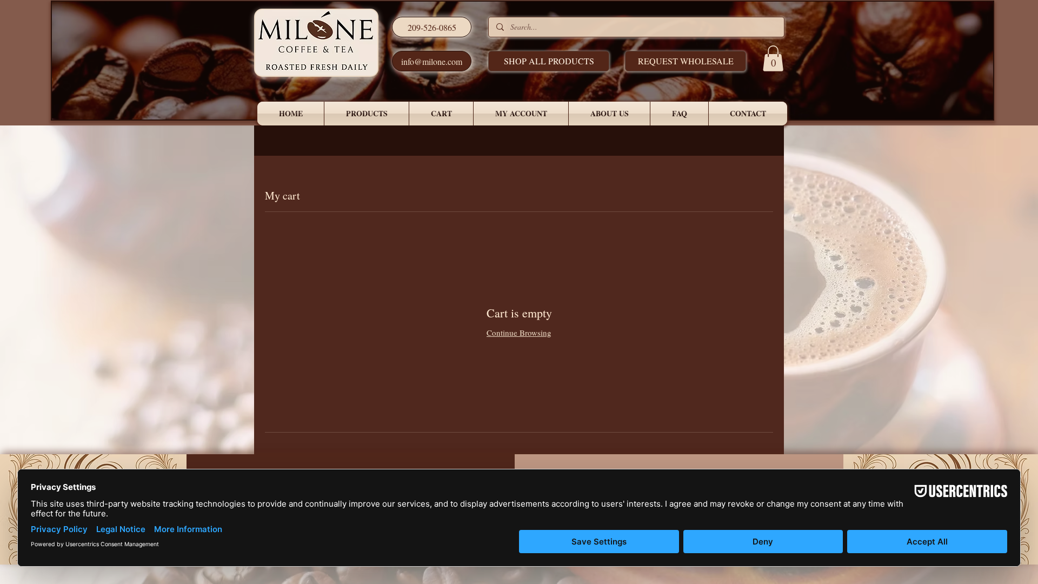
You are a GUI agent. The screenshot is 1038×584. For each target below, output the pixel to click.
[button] (685, 61)
